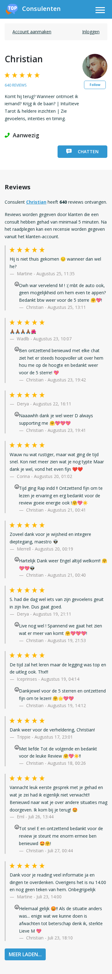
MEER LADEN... (25, 954)
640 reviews (15, 85)
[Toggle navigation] (100, 11)
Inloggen (91, 32)
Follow (95, 85)
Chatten (88, 151)
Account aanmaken (31, 32)
